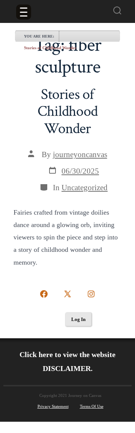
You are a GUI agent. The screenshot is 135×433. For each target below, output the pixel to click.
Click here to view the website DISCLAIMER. (68, 361)
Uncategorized (85, 187)
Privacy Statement (53, 406)
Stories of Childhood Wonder (50, 47)
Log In (78, 319)
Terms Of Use (92, 406)
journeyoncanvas (80, 154)
